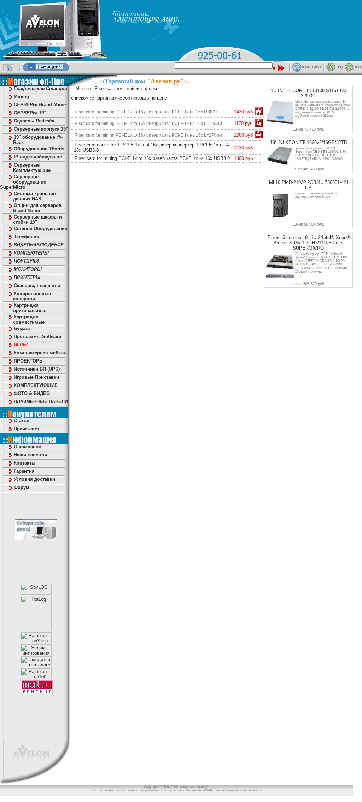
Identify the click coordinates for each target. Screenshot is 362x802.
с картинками (106, 98)
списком (80, 98)
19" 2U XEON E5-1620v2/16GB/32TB (308, 142)
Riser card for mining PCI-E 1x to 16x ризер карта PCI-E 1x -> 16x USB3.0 (152, 158)
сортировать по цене (145, 98)
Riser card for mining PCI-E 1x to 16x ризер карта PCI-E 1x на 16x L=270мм (148, 135)
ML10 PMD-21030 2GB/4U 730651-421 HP (309, 185)
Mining (82, 88)
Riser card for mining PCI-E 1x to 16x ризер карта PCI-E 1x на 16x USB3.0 (147, 111)
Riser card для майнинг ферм (125, 88)
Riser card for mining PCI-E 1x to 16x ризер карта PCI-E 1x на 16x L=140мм (148, 123)
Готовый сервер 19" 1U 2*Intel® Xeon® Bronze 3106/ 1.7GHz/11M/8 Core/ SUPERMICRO (309, 243)
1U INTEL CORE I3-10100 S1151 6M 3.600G (308, 93)
